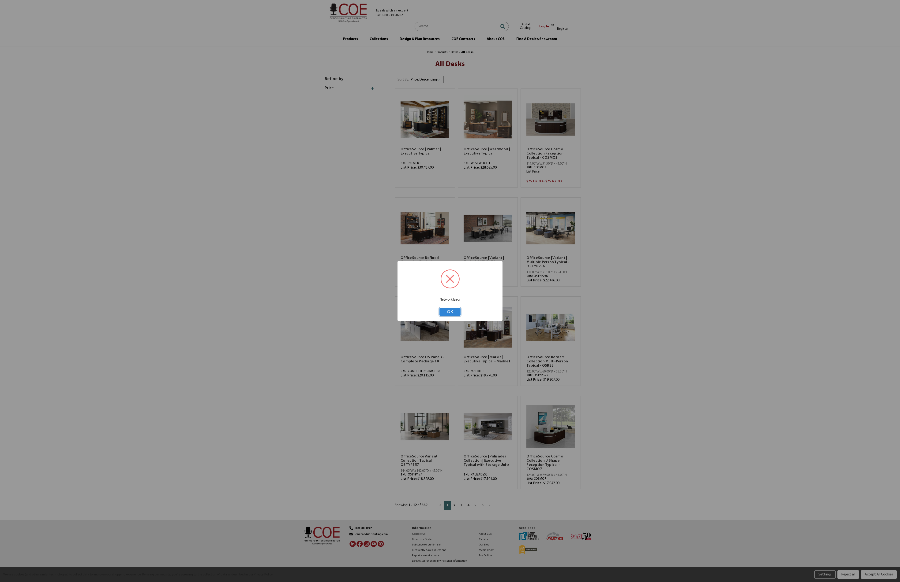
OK (450, 311)
